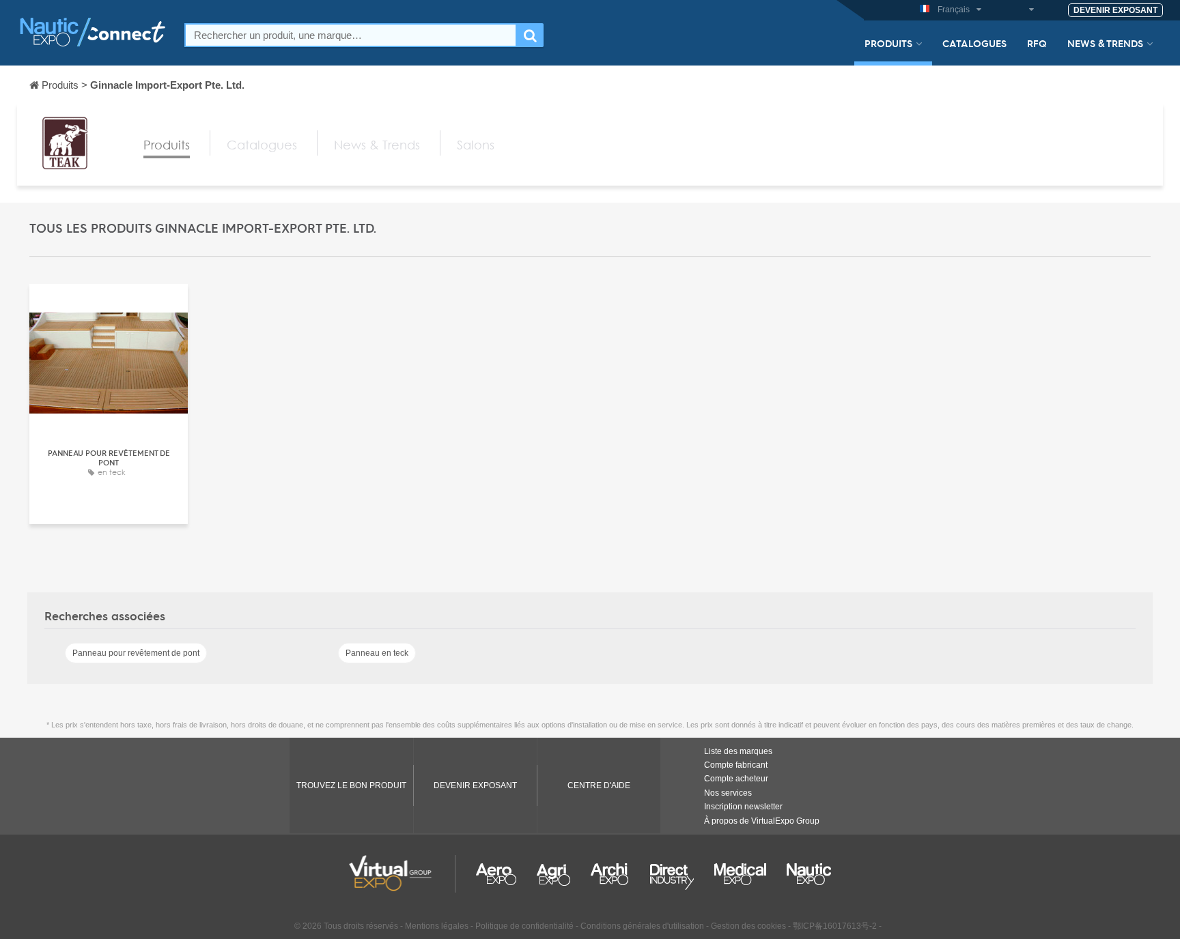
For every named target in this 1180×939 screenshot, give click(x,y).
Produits (888, 43)
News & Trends (1105, 43)
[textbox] (350, 35)
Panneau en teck (377, 653)
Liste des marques (738, 751)
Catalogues (974, 43)
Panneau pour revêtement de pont (135, 653)
